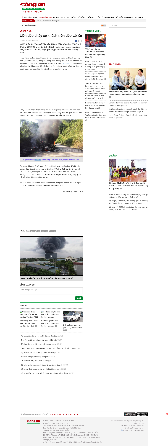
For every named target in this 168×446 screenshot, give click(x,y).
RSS (104, 25)
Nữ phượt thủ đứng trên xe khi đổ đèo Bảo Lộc (39, 336)
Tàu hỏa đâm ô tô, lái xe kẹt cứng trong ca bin (38, 344)
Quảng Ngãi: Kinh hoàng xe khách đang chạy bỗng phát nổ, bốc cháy (47, 348)
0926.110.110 (62, 414)
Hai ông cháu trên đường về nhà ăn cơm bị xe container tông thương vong (95, 105)
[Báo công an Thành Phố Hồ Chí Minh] (33, 6)
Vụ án (35, 17)
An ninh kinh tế (59, 17)
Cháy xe (52, 231)
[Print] (81, 41)
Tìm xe (39, 21)
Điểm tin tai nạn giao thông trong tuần (35, 357)
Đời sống (81, 17)
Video (140, 17)
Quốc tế (99, 17)
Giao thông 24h (45, 17)
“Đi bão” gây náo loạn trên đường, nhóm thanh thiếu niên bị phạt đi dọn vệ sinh (94, 76)
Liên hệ (45, 414)
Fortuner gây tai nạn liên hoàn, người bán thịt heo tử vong (50, 323)
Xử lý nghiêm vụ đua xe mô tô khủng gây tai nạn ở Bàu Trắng (44, 373)
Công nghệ (128, 17)
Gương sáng (109, 17)
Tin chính (28, 17)
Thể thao (90, 17)
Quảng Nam (67, 63)
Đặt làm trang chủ (31, 414)
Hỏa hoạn (44, 231)
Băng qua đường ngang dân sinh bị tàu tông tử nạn (40, 369)
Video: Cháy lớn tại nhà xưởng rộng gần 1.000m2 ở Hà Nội (47, 278)
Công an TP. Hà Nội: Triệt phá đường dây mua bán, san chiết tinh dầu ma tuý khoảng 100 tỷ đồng (128, 186)
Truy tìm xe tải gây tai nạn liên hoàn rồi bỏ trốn (39, 340)
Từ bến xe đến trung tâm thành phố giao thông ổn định (41, 365)
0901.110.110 (73, 414)
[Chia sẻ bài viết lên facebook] (76, 41)
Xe (136, 17)
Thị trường (71, 17)
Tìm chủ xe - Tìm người (51, 21)
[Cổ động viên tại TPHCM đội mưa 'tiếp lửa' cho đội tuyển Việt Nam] (95, 41)
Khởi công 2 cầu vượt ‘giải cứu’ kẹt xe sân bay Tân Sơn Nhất (28, 323)
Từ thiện (119, 17)
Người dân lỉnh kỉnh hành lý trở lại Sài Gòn (37, 352)
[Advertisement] (100, 8)
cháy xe (38, 160)
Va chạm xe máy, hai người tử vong (35, 361)
